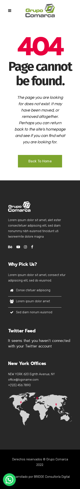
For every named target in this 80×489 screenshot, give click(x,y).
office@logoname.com (23, 380)
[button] (9, 479)
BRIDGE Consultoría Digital (52, 477)
